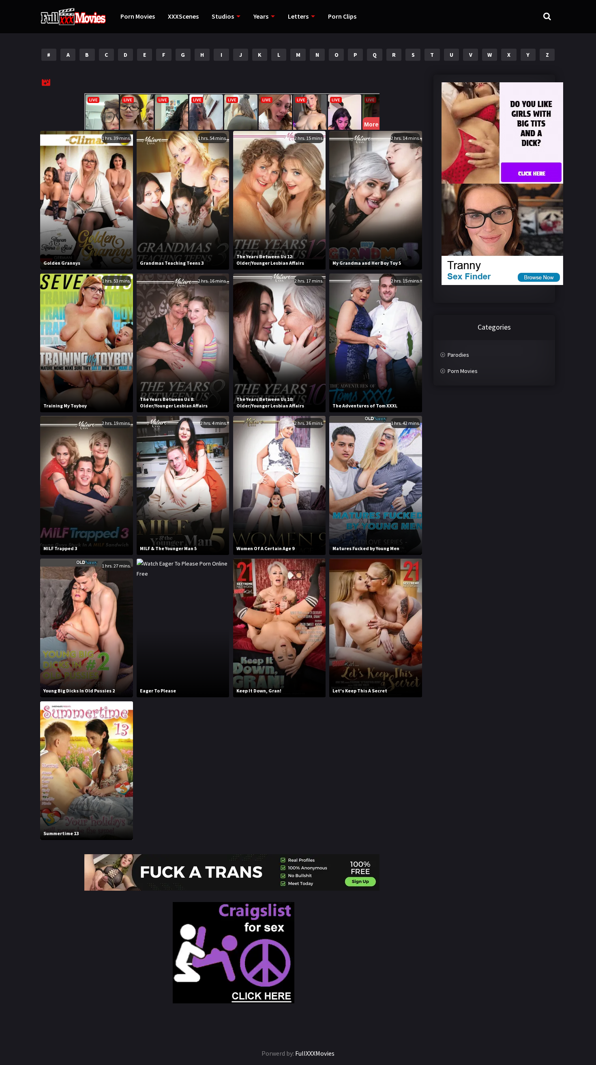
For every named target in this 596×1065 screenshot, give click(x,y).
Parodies (458, 354)
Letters (298, 16)
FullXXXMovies (314, 1053)
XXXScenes (183, 16)
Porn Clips (342, 16)
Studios (223, 16)
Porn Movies (137, 16)
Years (260, 16)
